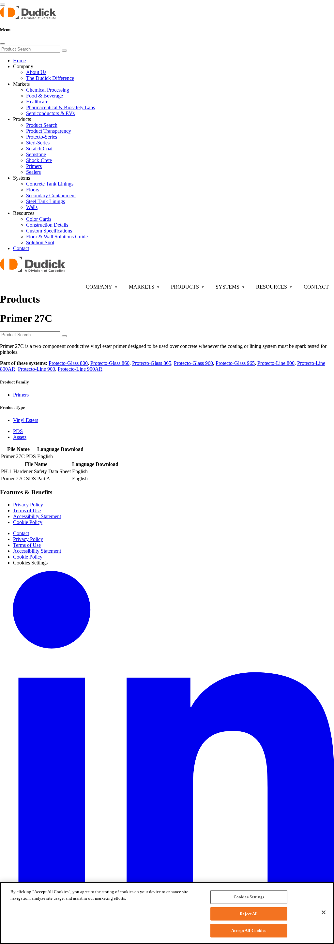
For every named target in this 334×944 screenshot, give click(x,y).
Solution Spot (40, 242)
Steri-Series (38, 142)
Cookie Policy (27, 522)
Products (185, 287)
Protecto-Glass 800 (68, 363)
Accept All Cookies (248, 930)
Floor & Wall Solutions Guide (57, 236)
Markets (141, 287)
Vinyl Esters (25, 420)
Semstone (36, 154)
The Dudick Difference (50, 78)
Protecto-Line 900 (36, 369)
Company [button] (23, 66)
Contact (21, 248)
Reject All (249, 913)
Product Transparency (48, 131)
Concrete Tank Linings (49, 184)
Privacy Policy (28, 504)
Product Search (41, 125)
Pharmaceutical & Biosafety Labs (60, 107)
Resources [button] (23, 213)
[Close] (2, 44)
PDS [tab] (18, 431)
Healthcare (37, 101)
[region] (167, 913)
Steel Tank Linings (45, 201)
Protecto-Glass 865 (151, 363)
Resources (271, 287)
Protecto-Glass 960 (193, 363)
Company (99, 287)
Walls (32, 207)
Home (19, 60)
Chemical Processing (47, 90)
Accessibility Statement (37, 516)
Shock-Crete (39, 160)
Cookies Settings (249, 896)
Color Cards (38, 219)
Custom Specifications (49, 230)
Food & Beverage (44, 95)
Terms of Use (27, 510)
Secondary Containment (51, 195)
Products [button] (22, 119)
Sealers (33, 172)
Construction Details (47, 225)
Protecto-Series (41, 137)
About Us (36, 72)
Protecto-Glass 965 (235, 363)
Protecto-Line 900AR (80, 369)
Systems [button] (21, 178)
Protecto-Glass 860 (109, 363)
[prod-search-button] (64, 51)
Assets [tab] (19, 437)
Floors (32, 189)
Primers (34, 166)
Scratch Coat (39, 148)
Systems (227, 287)
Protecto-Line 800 (276, 363)
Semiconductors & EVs (50, 113)
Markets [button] (21, 84)
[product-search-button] (64, 336)
